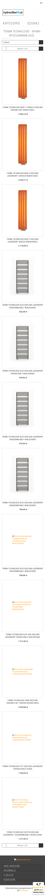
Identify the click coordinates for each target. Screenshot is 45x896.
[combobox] (22, 42)
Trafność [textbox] (6, 42)
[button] (22, 866)
